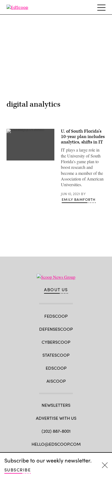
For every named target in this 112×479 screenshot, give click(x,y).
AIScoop (56, 381)
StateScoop (56, 355)
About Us (56, 289)
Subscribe (17, 470)
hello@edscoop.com (56, 444)
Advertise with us (56, 418)
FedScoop (56, 316)
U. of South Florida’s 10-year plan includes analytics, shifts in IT (83, 136)
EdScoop (56, 368)
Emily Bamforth (78, 199)
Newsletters (56, 405)
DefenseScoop (56, 329)
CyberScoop (56, 342)
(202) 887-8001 (56, 431)
